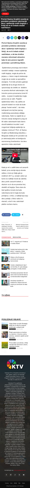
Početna (7, 483)
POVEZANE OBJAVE (6, 237)
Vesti (11, 483)
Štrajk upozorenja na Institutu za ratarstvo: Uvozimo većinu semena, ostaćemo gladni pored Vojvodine (18, 335)
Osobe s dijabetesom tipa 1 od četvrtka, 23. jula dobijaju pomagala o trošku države (18, 267)
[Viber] (23, 37)
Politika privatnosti (11, 6)
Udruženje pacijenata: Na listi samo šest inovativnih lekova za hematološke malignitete (19, 274)
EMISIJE (15, 483)
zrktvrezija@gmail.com (20, 470)
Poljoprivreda (12, 329)
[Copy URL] (26, 37)
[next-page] (5, 290)
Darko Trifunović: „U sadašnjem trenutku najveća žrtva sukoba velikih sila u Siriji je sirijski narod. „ (8, 228)
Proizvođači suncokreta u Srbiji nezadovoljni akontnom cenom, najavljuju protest (18, 344)
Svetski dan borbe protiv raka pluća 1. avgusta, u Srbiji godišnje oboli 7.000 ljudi (19, 251)
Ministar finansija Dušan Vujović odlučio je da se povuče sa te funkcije (22, 226)
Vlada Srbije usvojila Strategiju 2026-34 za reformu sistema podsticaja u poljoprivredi (18, 325)
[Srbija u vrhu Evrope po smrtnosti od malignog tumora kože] (6, 259)
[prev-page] (3, 290)
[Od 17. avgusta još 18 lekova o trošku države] (6, 243)
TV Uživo (6, 295)
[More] (22, 214)
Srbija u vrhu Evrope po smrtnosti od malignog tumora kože (17, 259)
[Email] (19, 37)
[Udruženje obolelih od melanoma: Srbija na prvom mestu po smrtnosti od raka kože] (6, 282)
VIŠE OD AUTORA (17, 237)
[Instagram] (10, 474)
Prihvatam (5, 13)
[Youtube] (23, 475)
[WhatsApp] (15, 37)
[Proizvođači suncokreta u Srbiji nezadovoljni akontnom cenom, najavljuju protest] (5, 345)
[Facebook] (8, 37)
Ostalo (23, 483)
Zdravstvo (4, 245)
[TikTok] (15, 475)
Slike (19, 483)
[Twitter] (12, 37)
